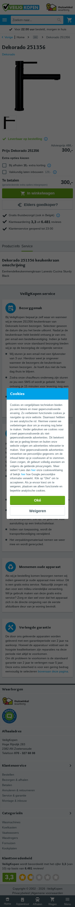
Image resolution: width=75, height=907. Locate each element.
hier (33, 470)
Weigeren (37, 511)
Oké (37, 500)
